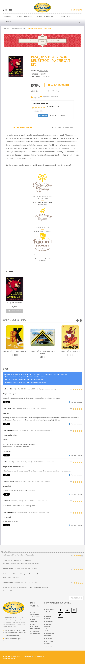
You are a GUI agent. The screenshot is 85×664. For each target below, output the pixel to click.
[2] (36, 107)
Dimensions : (36, 77)
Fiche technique (64, 127)
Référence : (36, 74)
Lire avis (44, 115)
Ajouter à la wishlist (50, 97)
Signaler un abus (76, 402)
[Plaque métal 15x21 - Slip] (70, 337)
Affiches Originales (24, 16)
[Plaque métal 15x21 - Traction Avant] (42, 337)
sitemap (49, 646)
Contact (17, 656)
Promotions (50, 609)
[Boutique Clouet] (42, 7)
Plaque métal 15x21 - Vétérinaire (25, 574)
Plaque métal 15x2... (15, 302)
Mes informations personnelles (35, 626)
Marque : (35, 71)
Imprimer (37, 97)
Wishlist (27, 656)
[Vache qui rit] (42, 40)
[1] (33, 107)
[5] (44, 107)
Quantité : (35, 91)
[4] (41, 107)
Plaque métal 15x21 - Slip (70, 351)
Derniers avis (5, 551)
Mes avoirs (36, 617)
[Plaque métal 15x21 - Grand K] (15, 337)
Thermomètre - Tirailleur (22, 560)
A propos (49, 638)
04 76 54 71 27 (14, 636)
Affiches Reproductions (45, 16)
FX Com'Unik (11, 658)
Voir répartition (38, 111)
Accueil (6, 28)
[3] (39, 107)
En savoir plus (24, 127)
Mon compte (8, 10)
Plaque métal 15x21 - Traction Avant (43, 352)
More (7, 21)
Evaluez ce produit (58, 115)
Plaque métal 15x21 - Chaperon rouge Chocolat (30, 587)
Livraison (49, 621)
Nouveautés (7, 16)
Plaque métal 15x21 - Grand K (14, 351)
